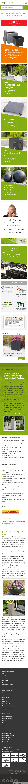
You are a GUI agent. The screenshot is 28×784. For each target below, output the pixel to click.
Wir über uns (5, 673)
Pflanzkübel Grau (6, 733)
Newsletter (5, 695)
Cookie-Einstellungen (7, 684)
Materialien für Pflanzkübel (10, 459)
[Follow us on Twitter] (4, 781)
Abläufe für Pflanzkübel (9, 453)
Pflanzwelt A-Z (6, 697)
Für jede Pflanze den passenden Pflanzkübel (14, 457)
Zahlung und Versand (7, 705)
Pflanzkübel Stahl (6, 739)
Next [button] (19, 334)
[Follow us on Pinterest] (16, 781)
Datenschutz (5, 680)
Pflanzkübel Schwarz (7, 731)
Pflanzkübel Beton (6, 737)
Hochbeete (5, 725)
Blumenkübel (5, 741)
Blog (3, 693)
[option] (13, 347)
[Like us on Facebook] (8, 781)
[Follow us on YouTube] (12, 781)
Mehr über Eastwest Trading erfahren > (13, 413)
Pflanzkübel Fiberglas (7, 716)
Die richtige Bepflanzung (9, 455)
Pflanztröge (5, 720)
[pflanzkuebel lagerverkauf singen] (14, 241)
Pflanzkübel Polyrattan (8, 735)
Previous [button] (17, 334)
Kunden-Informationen (8, 708)
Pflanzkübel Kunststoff (8, 718)
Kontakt (4, 676)
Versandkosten (24, 783)
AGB (3, 682)
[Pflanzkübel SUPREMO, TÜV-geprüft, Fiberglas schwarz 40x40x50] (14, 343)
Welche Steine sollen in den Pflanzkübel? (13, 493)
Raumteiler (5, 722)
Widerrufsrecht (6, 703)
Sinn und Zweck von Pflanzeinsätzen (12, 451)
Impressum (5, 678)
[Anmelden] (23, 2)
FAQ (3, 699)
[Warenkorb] (26, 2)
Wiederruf (4, 701)
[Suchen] (21, 7)
